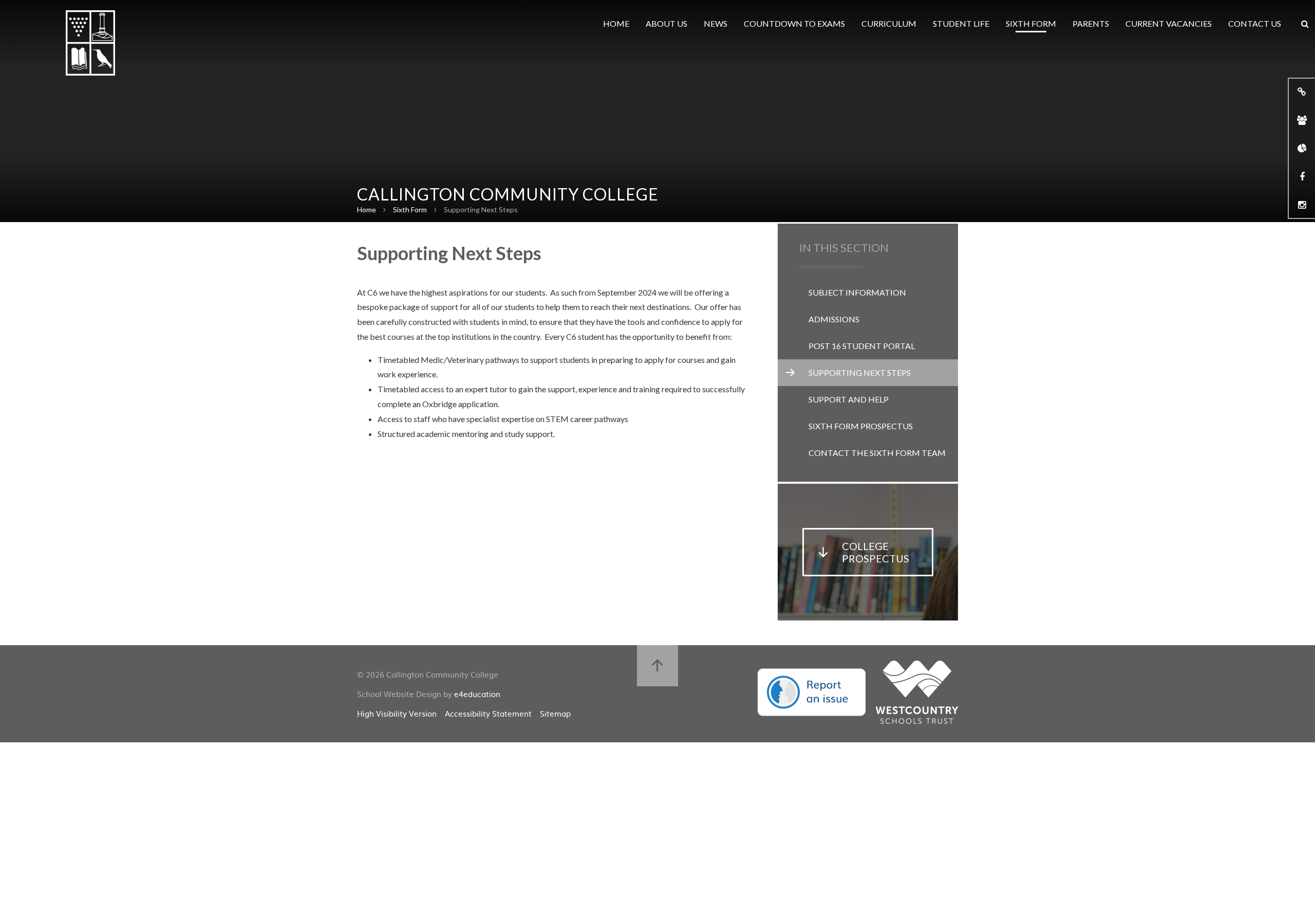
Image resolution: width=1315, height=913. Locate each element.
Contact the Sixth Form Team (877, 453)
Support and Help (849, 399)
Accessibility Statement (488, 713)
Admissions (834, 319)
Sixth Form (410, 209)
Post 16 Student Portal (862, 346)
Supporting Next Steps (481, 209)
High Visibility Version (397, 713)
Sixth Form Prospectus (861, 426)
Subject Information (857, 292)
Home (366, 209)
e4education (477, 694)
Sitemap (555, 713)
